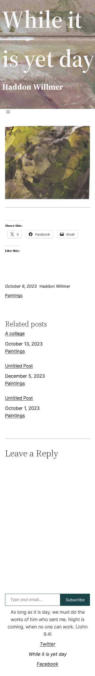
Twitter (47, 644)
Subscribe (75, 599)
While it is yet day (48, 654)
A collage (15, 333)
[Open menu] (8, 112)
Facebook (47, 664)
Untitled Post (19, 366)
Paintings (14, 295)
